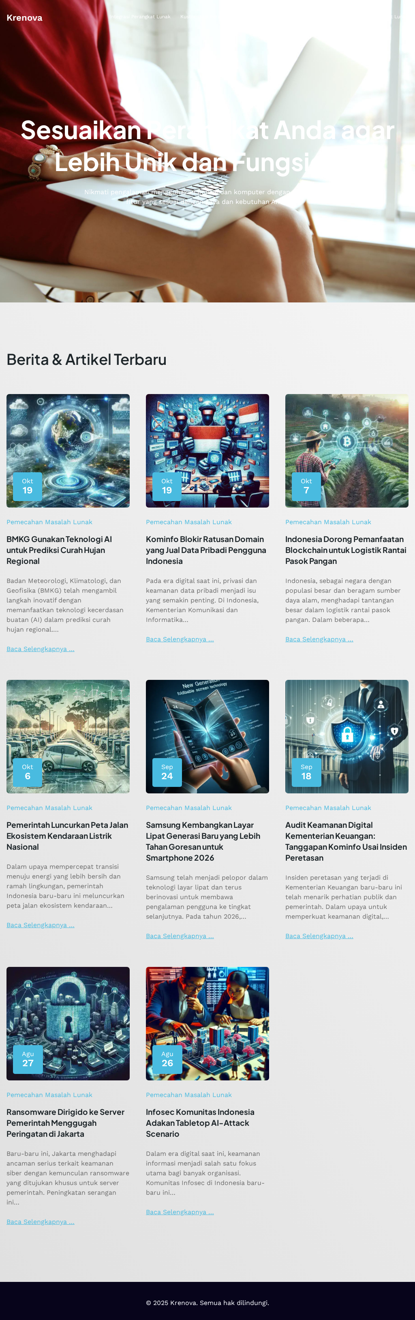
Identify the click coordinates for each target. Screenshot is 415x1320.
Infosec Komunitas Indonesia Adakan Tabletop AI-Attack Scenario (200, 1122)
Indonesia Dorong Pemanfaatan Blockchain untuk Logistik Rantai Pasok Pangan (345, 550)
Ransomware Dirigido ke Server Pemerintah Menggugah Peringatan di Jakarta (65, 1122)
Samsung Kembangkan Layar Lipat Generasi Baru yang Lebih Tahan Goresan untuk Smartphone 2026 (203, 841)
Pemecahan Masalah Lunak (49, 522)
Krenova (24, 17)
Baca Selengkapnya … (40, 649)
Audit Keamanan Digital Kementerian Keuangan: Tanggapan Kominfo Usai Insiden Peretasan (346, 841)
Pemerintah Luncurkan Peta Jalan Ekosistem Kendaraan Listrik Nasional (67, 835)
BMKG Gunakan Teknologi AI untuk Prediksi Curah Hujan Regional (59, 550)
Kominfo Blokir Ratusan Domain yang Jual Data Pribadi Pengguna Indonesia (206, 550)
